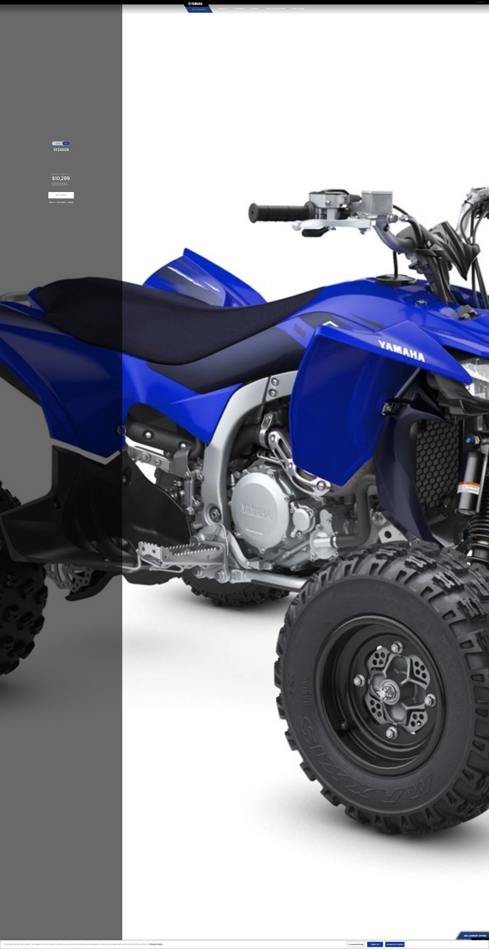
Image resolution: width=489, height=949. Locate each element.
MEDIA (70, 202)
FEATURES (61, 202)
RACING (255, 8)
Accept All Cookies (395, 944)
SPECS (51, 202)
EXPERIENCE (240, 8)
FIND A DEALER (298, 8)
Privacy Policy (156, 944)
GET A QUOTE (61, 195)
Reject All (375, 944)
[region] (244, 944)
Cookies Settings (356, 944)
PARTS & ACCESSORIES (275, 8)
